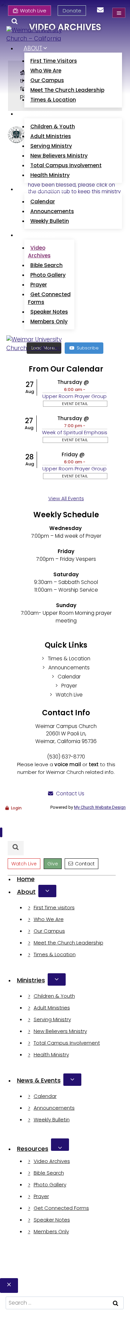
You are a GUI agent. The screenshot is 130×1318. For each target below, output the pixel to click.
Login (16, 808)
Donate (72, 10)
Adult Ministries (50, 136)
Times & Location (53, 99)
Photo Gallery (48, 274)
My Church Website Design (100, 807)
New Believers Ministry (59, 155)
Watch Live (33, 10)
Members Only (49, 321)
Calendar (42, 201)
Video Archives (39, 251)
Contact (85, 863)
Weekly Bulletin (49, 220)
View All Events (66, 498)
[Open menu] (118, 13)
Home (26, 879)
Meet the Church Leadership (67, 89)
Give (52, 863)
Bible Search (46, 265)
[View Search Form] (14, 22)
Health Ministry (50, 175)
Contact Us (70, 793)
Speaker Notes (49, 311)
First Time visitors (53, 60)
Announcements (52, 211)
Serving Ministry (51, 145)
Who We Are (45, 70)
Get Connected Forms (49, 298)
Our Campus (47, 80)
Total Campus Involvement (66, 165)
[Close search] (9, 1285)
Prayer (38, 284)
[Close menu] (1, 832)
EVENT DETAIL (75, 403)
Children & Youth (52, 126)
